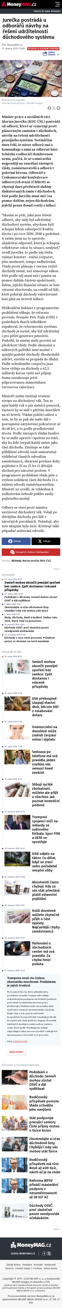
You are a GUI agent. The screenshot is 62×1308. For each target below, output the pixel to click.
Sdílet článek (51, 53)
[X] (54, 108)
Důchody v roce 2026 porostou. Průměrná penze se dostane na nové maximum (29, 639)
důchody (16, 560)
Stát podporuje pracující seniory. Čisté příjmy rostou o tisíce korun (44, 1124)
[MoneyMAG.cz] (19, 4)
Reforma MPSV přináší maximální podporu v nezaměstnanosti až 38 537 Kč (43, 1188)
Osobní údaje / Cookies (28, 1268)
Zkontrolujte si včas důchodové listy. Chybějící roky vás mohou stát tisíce (26, 609)
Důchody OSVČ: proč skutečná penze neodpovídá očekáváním (26, 629)
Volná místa (50, 1268)
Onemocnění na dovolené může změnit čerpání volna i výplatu (44, 733)
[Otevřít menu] (57, 4)
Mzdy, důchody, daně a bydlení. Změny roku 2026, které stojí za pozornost (30, 619)
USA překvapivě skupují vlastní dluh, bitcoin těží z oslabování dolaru (45, 706)
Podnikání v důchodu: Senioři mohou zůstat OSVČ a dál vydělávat (30, 599)
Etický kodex (14, 1264)
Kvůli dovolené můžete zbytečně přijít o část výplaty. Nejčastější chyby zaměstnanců (46, 921)
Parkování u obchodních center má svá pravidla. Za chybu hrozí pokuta (43, 953)
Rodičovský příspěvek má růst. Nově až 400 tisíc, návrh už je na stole (44, 1166)
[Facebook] (49, 108)
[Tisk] (58, 108)
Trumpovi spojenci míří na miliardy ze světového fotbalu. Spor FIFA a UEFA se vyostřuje (46, 829)
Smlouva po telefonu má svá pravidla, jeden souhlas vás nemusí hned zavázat (45, 762)
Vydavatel (50, 1264)
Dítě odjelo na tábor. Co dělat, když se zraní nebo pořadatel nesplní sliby (44, 862)
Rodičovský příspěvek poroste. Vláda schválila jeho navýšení (44, 1103)
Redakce (27, 1264)
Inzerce (9, 1268)
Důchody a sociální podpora (20, 1065)
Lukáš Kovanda (20, 1041)
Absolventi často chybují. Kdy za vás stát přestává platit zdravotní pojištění (46, 890)
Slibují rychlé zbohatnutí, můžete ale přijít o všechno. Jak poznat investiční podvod (46, 794)
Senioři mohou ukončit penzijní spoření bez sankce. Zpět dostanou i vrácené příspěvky (32, 586)
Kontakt (38, 1264)
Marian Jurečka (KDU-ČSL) (36, 560)
